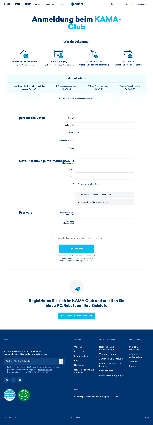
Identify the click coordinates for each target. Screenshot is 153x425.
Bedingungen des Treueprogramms (75, 258)
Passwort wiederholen (68, 222)
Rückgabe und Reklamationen (107, 348)
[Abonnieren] (61, 361)
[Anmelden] (126, 4)
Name (70, 118)
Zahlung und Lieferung (111, 358)
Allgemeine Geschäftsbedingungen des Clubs (76, 98)
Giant (147, 418)
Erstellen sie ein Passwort (67, 214)
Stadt (71, 169)
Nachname (68, 125)
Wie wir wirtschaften (136, 355)
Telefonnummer (66, 141)
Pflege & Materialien (135, 348)
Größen (133, 361)
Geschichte (51, 4)
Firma (71, 148)
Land (72, 184)
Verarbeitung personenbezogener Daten (75, 261)
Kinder (28, 4)
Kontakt (38, 4)
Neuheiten (79, 365)
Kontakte (79, 351)
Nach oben (75, 418)
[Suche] (120, 4)
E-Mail (70, 132)
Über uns (79, 347)
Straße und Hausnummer (68, 162)
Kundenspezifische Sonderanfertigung (91, 396)
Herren (7, 4)
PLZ (72, 177)
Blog (76, 360)
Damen (18, 4)
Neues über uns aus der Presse (84, 371)
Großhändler (106, 370)
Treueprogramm (108, 354)
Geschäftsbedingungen (111, 375)
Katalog (133, 366)
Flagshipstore (81, 356)
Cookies (117, 396)
